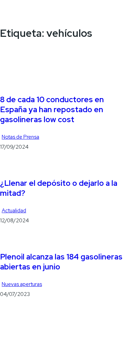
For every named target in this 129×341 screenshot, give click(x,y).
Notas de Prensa (20, 137)
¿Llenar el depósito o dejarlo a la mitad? (58, 188)
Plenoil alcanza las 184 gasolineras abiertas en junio (61, 262)
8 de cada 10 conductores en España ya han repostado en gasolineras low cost (52, 110)
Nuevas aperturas (22, 284)
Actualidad (14, 210)
